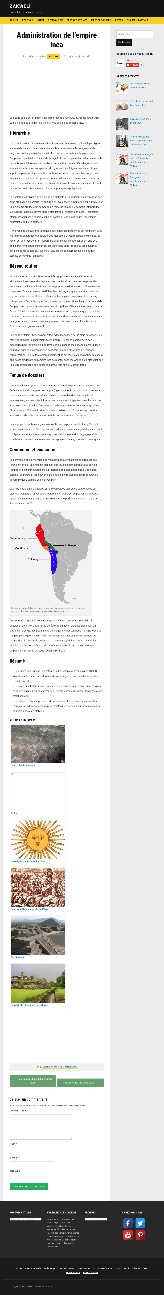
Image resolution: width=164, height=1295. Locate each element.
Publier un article (137, 20)
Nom (13, 1144)
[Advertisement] (57, 91)
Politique (28, 20)
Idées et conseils (101, 20)
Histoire (53, 56)
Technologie (55, 20)
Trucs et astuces (77, 20)
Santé (40, 20)
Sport (117, 1268)
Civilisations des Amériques (60, 1066)
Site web (15, 1171)
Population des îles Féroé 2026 (78, 1082)
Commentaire (19, 1110)
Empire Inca (18, 143)
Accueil (14, 20)
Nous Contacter (73, 1272)
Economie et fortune (103, 1268)
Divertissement (83, 1268)
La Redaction (34, 56)
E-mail (14, 1157)
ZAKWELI (20, 6)
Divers (119, 20)
